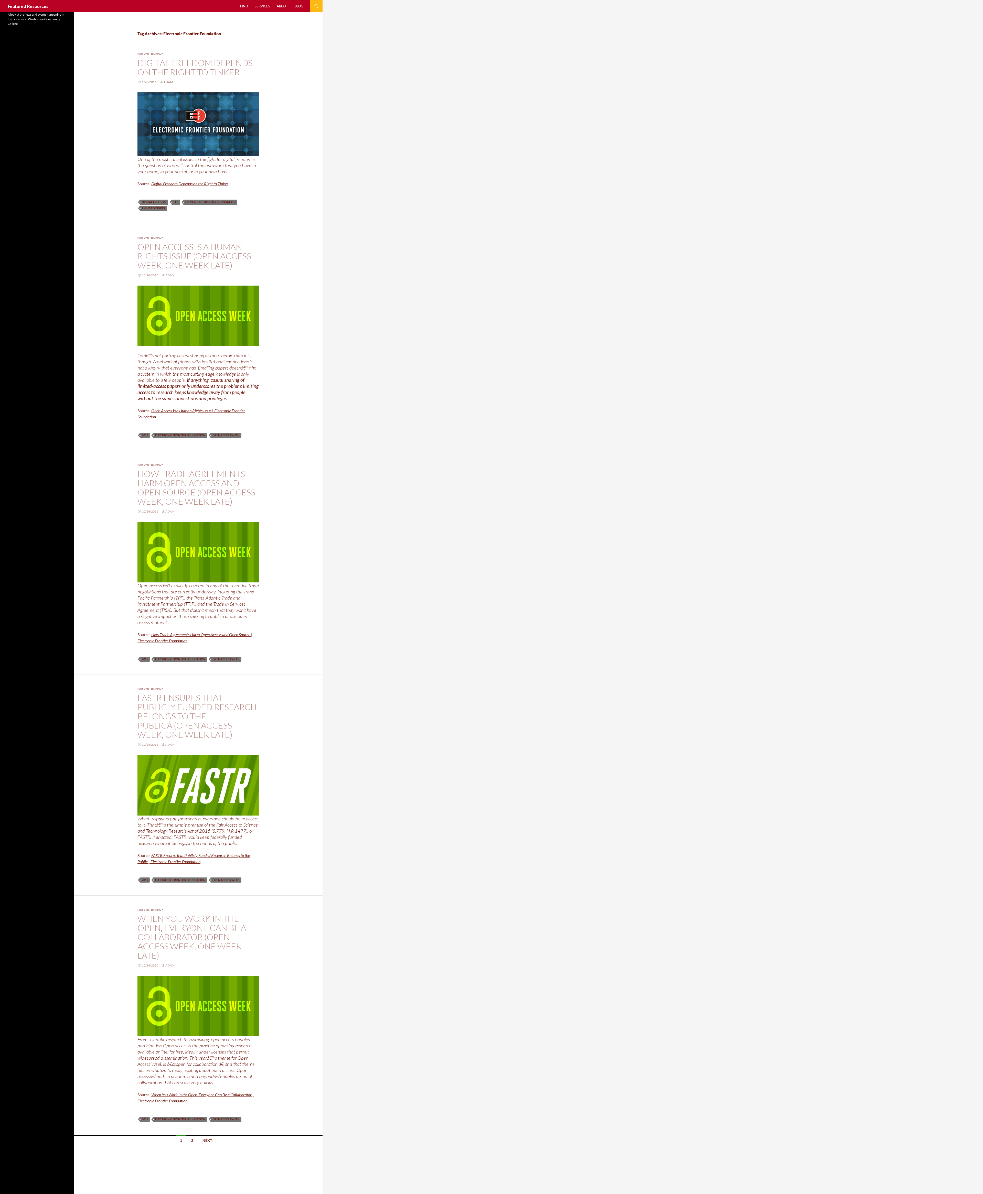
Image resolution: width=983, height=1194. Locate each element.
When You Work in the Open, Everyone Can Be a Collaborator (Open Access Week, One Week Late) (191, 937)
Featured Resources (28, 6)
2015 (145, 435)
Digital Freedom (154, 202)
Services (262, 6)
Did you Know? (150, 54)
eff (176, 202)
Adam (168, 82)
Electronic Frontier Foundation (210, 202)
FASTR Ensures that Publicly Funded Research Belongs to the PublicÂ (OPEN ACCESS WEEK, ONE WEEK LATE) (197, 716)
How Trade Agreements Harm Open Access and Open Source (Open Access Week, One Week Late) (196, 488)
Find (244, 6)
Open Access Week (226, 435)
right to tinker (153, 208)
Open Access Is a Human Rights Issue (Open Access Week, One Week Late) (194, 256)
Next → (209, 1140)
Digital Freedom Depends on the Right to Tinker (195, 67)
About (282, 6)
